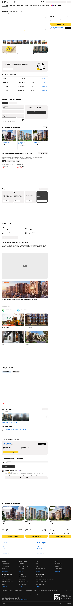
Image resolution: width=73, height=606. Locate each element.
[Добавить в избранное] (70, 16)
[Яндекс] (69, 603)
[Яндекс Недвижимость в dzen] (68, 590)
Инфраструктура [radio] (16, 371)
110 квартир (44, 86)
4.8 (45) (11, 524)
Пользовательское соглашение (30, 590)
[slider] (13, 108)
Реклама (11, 590)
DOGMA (3, 521)
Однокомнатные (58, 568)
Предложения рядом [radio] (6, 371)
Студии (3, 546)
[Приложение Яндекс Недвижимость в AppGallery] (68, 598)
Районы (3, 576)
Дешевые (20, 564)
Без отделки (4, 561)
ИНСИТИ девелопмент (29, 521)
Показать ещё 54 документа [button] (11, 434)
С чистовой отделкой (6, 563)
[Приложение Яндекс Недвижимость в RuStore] (70, 598)
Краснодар (4, 13)
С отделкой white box (6, 564)
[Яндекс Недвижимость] (9, 2)
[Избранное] (41, 2)
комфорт (59, 19)
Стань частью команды (19, 590)
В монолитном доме (5, 566)
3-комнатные (4, 553)
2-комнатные (4, 550)
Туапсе (37, 561)
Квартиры (4, 542)
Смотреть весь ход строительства (9, 422)
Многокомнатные (58, 566)
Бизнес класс (21, 568)
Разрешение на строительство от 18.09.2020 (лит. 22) (16, 429)
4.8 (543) (41, 524)
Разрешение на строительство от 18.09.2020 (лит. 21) (16, 431)
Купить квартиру (39, 576)
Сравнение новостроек (6, 579)
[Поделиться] (68, 16)
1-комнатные (4, 548)
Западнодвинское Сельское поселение (43, 564)
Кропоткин (38, 569)
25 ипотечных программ (40, 115)
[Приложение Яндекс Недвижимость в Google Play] (66, 598)
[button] (44, 2)
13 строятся (56, 28)
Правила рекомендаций (42, 590)
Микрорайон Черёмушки (23, 581)
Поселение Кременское (40, 568)
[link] (69, 2)
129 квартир (44, 82)
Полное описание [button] (5, 250)
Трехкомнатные (58, 564)
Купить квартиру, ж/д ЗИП (40, 584)
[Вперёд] (45, 30)
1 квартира (44, 94)
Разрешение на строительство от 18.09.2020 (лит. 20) (17, 432)
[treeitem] (5, 5)
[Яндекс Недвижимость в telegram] (70, 590)
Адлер (37, 563)
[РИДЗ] (9, 135)
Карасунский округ (22, 584)
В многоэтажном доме (23, 561)
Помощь (49, 590)
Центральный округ (22, 576)
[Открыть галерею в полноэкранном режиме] (45, 17)
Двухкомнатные (58, 563)
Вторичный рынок (41, 542)
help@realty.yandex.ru (24, 599)
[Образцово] (25, 135)
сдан (59, 20)
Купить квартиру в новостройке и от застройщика (45, 579)
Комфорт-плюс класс (23, 569)
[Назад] (4, 30)
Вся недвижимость (5, 590)
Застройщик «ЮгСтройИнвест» (57, 27)
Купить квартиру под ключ (41, 581)
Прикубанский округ (22, 579)
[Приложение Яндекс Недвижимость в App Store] (64, 598)
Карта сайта (54, 590)
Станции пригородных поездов (7, 581)
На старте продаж (5, 568)
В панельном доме (5, 569)
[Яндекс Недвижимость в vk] (66, 590)
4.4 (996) (64, 524)
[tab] (5, 103)
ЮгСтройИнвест (7, 443)
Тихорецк (37, 566)
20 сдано (52, 28)
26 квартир (44, 90)
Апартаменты (21, 563)
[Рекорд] (40, 135)
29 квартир (44, 78)
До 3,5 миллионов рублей (23, 566)
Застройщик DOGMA (6, 142)
